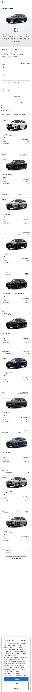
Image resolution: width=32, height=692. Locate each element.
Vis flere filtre (16, 96)
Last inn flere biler (16, 558)
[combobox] (16, 75)
